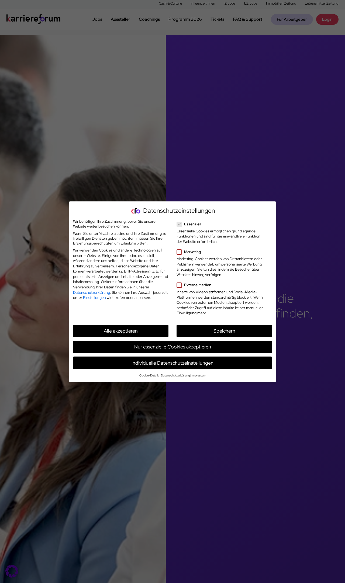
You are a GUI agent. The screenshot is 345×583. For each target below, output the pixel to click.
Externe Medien (197, 284)
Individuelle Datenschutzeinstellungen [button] (172, 362)
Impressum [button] (199, 375)
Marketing (192, 251)
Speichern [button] (224, 331)
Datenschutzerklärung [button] (175, 375)
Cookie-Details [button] (149, 375)
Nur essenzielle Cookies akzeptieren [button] (172, 347)
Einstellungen (94, 297)
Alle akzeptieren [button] (121, 331)
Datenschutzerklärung (91, 292)
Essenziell (192, 223)
